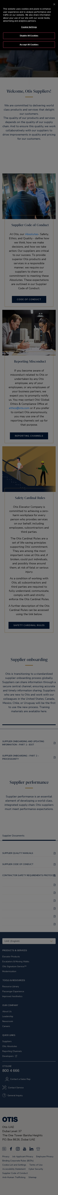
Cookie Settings (29, 27)
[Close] (54, 4)
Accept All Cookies (29, 44)
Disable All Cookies (29, 35)
